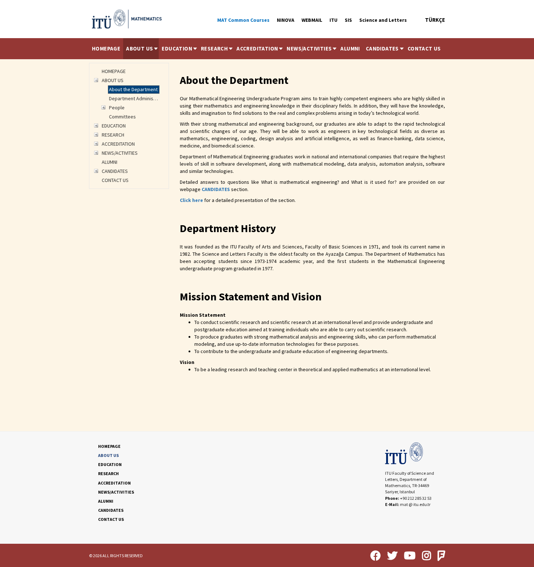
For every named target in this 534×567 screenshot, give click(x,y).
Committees (122, 116)
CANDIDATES (382, 48)
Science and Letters (383, 20)
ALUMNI (350, 48)
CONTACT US (424, 48)
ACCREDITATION (257, 48)
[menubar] (266, 48)
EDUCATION (177, 48)
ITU (333, 20)
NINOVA (285, 20)
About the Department (133, 89)
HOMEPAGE (106, 48)
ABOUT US (139, 48)
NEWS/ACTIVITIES (309, 48)
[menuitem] (106, 48)
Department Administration (134, 98)
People (117, 107)
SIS (348, 20)
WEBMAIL (312, 20)
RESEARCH (214, 48)
